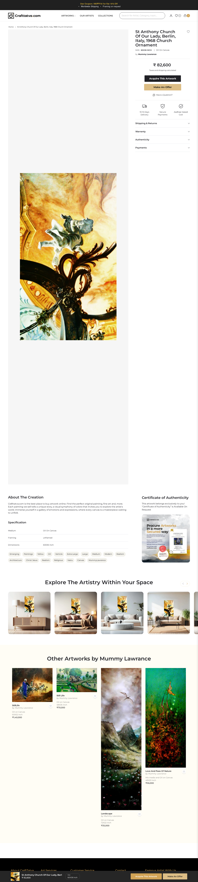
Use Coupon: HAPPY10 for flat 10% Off (99, 3)
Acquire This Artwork (146, 876)
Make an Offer (163, 87)
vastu (70, 560)
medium (96, 554)
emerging (14, 554)
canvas (80, 560)
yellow (40, 554)
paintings (28, 554)
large (85, 554)
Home (11, 27)
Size (69, 875)
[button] (187, 583)
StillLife (16, 705)
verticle (58, 554)
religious (58, 560)
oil (49, 554)
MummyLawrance (97, 560)
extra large (72, 554)
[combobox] (142, 15)
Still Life (61, 695)
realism (120, 554)
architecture (16, 560)
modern (108, 554)
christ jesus (31, 560)
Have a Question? (164, 95)
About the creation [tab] (26, 497)
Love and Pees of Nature (158, 771)
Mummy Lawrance (147, 54)
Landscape (106, 813)
